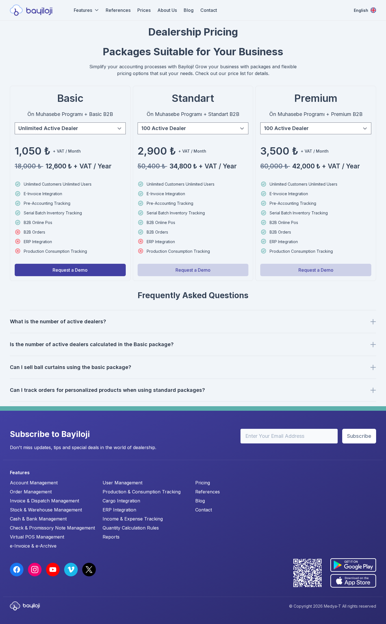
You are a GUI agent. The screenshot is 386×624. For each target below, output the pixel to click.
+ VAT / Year (78, 166)
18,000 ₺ (29, 166)
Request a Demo (70, 270)
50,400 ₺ (152, 166)
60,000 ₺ (275, 166)
